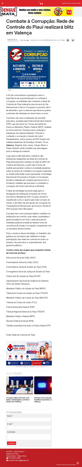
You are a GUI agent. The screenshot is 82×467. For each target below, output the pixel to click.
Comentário (11, 432)
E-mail (10, 424)
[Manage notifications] (77, 463)
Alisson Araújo (72, 464)
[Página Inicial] (41, 3)
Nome (10, 416)
